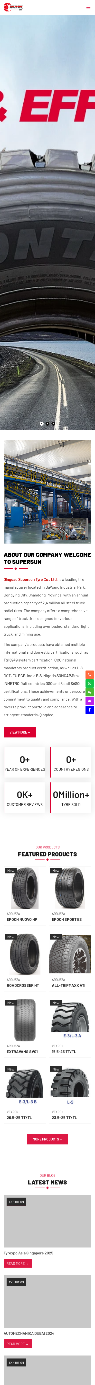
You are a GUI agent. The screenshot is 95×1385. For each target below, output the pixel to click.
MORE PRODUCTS (46, 1137)
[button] (42, 424)
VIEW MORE (18, 732)
